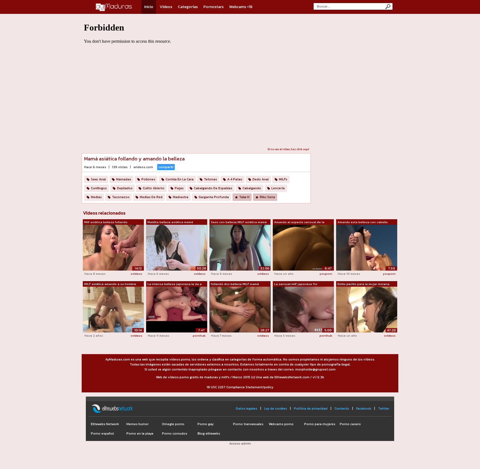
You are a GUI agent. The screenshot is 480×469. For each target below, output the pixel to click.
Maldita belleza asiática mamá (170, 222)
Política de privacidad (311, 408)
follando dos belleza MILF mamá (235, 284)
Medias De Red (151, 197)
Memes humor (137, 424)
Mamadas (123, 179)
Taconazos (120, 197)
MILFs (283, 179)
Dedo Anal (260, 179)
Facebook (363, 408)
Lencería (278, 188)
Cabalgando (251, 188)
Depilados (124, 188)
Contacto (341, 408)
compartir (166, 167)
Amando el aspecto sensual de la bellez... (299, 222)
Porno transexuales (248, 424)
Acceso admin (240, 443)
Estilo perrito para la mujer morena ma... (363, 284)
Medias (96, 197)
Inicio (148, 7)
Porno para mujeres (319, 424)
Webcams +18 (240, 7)
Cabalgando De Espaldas (213, 188)
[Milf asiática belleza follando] (113, 247)
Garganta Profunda (214, 197)
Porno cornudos (174, 433)
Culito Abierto (153, 188)
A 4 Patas (234, 179)
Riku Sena (267, 197)
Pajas (179, 188)
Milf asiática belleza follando (106, 222)
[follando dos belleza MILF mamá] (240, 309)
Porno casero (350, 424)
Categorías (188, 7)
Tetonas (210, 179)
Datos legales (246, 408)
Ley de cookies (275, 408)
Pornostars (213, 7)
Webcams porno (281, 424)
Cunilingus (99, 188)
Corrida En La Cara (180, 179)
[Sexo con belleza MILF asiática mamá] (240, 247)
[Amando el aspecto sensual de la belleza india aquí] (303, 247)
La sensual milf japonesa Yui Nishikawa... (295, 284)
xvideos (136, 273)
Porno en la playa (139, 433)
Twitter (383, 408)
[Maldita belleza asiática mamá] (176, 247)
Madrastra (180, 197)
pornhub (199, 335)
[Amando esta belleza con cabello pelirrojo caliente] (366, 247)
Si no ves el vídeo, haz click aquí (288, 149)
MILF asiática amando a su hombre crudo (110, 284)
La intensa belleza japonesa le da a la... (175, 284)
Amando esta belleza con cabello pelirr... (363, 222)
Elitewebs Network (105, 424)
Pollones (148, 179)
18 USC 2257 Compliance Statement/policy (240, 387)
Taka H (244, 197)
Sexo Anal (98, 179)
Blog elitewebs (209, 433)
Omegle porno (173, 424)
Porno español (102, 433)
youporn (325, 273)
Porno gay (206, 424)
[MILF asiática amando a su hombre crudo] (113, 309)
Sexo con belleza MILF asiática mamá (239, 222)
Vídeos (166, 7)
